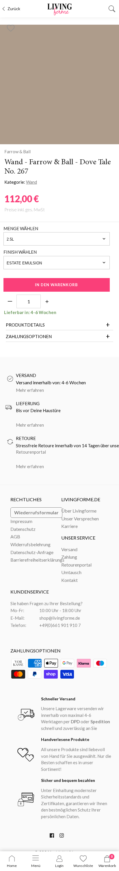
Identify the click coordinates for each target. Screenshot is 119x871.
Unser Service (78, 537)
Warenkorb (107, 865)
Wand (31, 182)
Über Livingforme (78, 510)
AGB (15, 536)
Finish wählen (20, 252)
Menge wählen (20, 228)
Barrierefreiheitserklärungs (37, 559)
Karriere (69, 526)
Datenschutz (23, 529)
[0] (107, 861)
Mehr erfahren (30, 390)
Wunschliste (83, 865)
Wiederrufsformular (36, 512)
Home (12, 865)
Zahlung (69, 557)
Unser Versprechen (80, 518)
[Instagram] (62, 836)
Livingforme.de (80, 499)
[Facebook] (52, 836)
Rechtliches (26, 499)
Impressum (21, 521)
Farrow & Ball (17, 151)
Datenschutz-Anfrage (31, 552)
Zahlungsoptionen (29, 336)
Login (59, 865)
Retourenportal (31, 452)
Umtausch (71, 572)
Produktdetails (25, 324)
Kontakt (69, 580)
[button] (10, 26)
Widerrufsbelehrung (30, 544)
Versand (69, 549)
